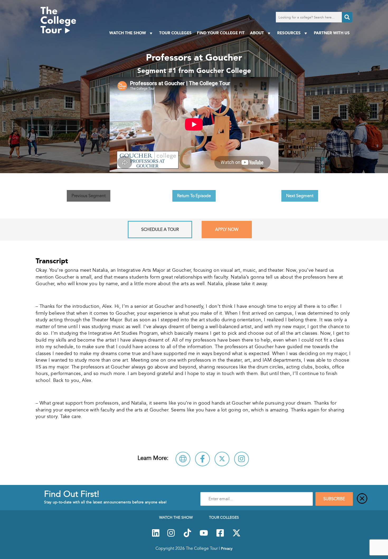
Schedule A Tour (160, 229)
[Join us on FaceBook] (220, 535)
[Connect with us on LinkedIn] (155, 535)
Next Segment (299, 195)
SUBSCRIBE (334, 499)
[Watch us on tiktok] (187, 535)
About (257, 33)
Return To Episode (194, 195)
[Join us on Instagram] (171, 535)
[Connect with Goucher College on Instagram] (241, 459)
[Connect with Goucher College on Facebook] (202, 459)
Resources (289, 33)
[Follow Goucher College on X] (222, 459)
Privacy (227, 548)
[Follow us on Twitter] (236, 535)
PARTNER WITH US (332, 33)
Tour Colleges (175, 33)
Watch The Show (127, 33)
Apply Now (226, 229)
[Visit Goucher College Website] (183, 459)
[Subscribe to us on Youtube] (203, 535)
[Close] (362, 499)
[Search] (347, 17)
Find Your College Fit (221, 33)
